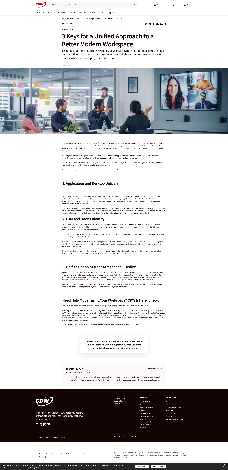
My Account (119, 398)
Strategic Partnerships (146, 425)
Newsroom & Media (146, 422)
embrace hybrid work (72, 227)
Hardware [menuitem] (41, 12)
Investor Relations (145, 413)
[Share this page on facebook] (149, 24)
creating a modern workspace (127, 146)
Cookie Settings (142, 466)
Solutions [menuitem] (62, 12)
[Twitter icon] (44, 425)
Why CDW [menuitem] (111, 12)
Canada (126, 437)
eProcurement (170, 405)
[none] (41, 12)
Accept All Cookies (158, 466)
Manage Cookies (35, 468)
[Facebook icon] (37, 425)
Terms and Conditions (83, 454)
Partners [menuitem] (92, 12)
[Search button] (135, 5)
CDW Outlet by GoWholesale (174, 419)
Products (118, 404)
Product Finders (171, 416)
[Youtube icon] (48, 425)
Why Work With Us (145, 402)
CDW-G (121, 437)
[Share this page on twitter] (146, 24)
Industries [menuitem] (82, 12)
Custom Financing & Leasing (174, 407)
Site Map (39, 454)
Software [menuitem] (51, 12)
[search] (90, 5)
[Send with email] (157, 24)
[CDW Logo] (41, 5)
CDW (115, 437)
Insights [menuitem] (102, 12)
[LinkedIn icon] (41, 425)
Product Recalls (171, 410)
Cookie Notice (66, 454)
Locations (143, 419)
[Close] (224, 465)
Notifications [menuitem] (162, 5)
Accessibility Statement (147, 407)
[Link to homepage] (41, 5)
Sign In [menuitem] (177, 5)
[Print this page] (161, 24)
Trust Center (143, 427)
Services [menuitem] (72, 12)
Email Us (62, 437)
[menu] (160, 5)
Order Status (119, 401)
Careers (142, 410)
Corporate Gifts (170, 413)
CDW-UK (133, 437)
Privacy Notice (51, 454)
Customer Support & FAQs (174, 402)
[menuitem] (155, 5)
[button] (187, 5)
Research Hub (67, 18)
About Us (143, 405)
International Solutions (147, 416)
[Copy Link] (165, 24)
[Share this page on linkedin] (153, 24)
